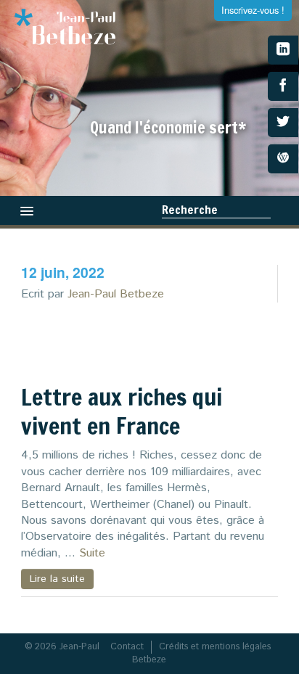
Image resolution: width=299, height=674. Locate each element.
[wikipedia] (283, 158)
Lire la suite (57, 579)
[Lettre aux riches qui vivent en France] (226, 346)
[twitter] (283, 122)
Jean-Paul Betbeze (115, 294)
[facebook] (283, 86)
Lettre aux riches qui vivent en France (121, 411)
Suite (92, 553)
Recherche (190, 210)
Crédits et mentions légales (215, 647)
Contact (127, 647)
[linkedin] (283, 50)
